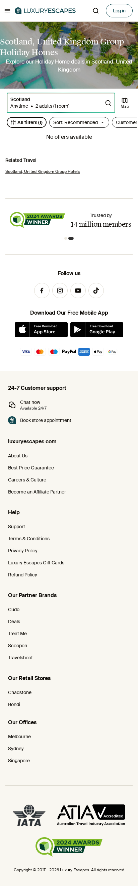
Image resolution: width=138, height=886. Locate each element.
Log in (119, 11)
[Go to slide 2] (72, 238)
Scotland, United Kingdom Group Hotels (42, 171)
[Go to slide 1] (67, 238)
